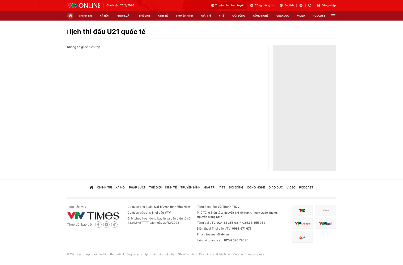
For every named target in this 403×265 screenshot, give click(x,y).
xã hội (104, 15)
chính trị (85, 15)
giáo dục (282, 15)
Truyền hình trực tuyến (230, 5)
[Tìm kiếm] (311, 5)
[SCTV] (302, 237)
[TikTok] (114, 224)
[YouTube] (106, 224)
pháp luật (123, 15)
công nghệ (260, 15)
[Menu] (333, 15)
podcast (319, 15)
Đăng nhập (329, 5)
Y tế (222, 15)
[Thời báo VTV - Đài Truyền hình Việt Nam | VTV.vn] (83, 5)
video (301, 15)
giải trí (206, 15)
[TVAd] (325, 210)
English (289, 5)
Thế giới (144, 15)
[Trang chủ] (70, 16)
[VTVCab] (325, 223)
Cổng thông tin (264, 5)
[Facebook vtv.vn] (302, 5)
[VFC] (302, 210)
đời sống (239, 15)
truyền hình (184, 15)
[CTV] (302, 223)
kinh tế (163, 15)
